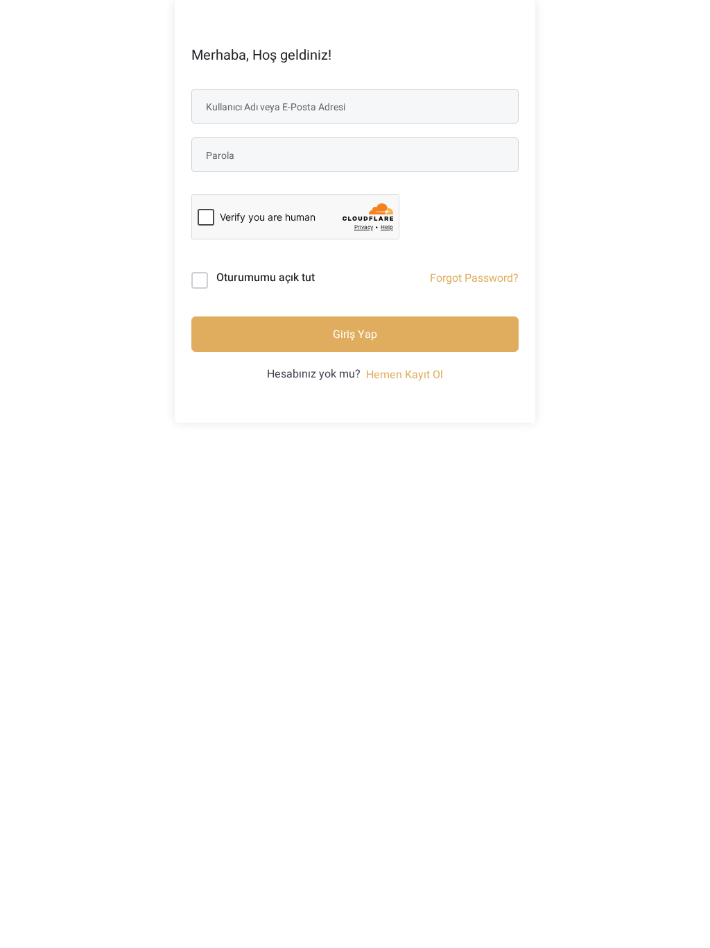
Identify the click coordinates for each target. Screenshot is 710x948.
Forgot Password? (474, 278)
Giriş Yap (355, 334)
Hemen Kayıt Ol (404, 374)
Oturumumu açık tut (265, 277)
